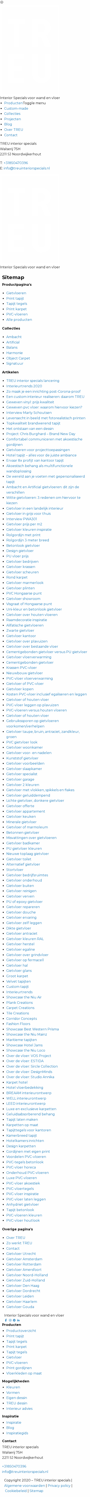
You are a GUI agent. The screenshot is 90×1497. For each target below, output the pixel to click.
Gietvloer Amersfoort (24, 1270)
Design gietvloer (20, 551)
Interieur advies (19, 1409)
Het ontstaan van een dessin (30, 429)
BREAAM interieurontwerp (28, 1093)
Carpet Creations (20, 1008)
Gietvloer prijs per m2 (24, 524)
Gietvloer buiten (20, 886)
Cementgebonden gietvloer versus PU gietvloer (46, 652)
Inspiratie (13, 1423)
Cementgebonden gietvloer (30, 663)
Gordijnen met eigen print (28, 1152)
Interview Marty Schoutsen (29, 413)
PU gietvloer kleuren (24, 849)
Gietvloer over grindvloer (27, 955)
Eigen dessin (16, 1398)
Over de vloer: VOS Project (28, 1056)
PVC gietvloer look (21, 742)
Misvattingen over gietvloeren (31, 838)
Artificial (13, 342)
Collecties (12, 114)
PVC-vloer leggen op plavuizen (32, 705)
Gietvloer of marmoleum (27, 827)
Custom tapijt (17, 987)
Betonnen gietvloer (22, 833)
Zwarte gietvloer (20, 631)
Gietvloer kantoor (21, 636)
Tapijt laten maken (22, 1120)
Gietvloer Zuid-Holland (25, 1280)
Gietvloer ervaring (21, 918)
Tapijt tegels (16, 304)
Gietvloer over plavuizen (27, 641)
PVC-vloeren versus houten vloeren (36, 710)
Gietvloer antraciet (21, 933)
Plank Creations (19, 1003)
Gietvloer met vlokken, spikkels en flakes (40, 790)
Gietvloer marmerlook (25, 583)
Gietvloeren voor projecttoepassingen (38, 450)
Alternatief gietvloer (23, 864)
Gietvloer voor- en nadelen (28, 753)
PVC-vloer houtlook (23, 1220)
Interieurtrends (19, 992)
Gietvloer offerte (20, 806)
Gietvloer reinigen (21, 891)
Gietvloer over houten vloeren (32, 615)
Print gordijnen (19, 1368)
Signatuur (14, 363)
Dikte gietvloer (18, 928)
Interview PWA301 (21, 519)
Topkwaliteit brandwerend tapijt (33, 423)
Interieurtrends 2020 (24, 386)
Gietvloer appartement (25, 811)
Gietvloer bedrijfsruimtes (27, 875)
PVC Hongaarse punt (24, 593)
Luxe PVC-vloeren (21, 1178)
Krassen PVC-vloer (21, 668)
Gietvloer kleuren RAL (25, 939)
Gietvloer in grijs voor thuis (28, 514)
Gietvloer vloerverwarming (28, 657)
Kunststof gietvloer (22, 758)
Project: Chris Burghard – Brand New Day (40, 434)
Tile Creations (17, 1013)
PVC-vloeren (17, 314)
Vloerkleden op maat (24, 1373)
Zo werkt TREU (19, 1243)
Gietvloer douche (21, 912)
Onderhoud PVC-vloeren (27, 1173)
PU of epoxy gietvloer (24, 902)
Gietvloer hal (17, 965)
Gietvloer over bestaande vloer (32, 647)
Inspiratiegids (17, 1433)
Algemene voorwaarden (24, 1486)
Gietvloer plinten (20, 588)
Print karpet (16, 309)
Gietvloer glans (19, 971)
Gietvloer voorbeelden (25, 763)
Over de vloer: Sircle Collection (32, 1066)
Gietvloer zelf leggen (24, 923)
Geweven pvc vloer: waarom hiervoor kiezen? (44, 407)
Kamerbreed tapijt (21, 1136)
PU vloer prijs (17, 556)
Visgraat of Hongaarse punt (29, 604)
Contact (11, 135)
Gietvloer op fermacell (25, 960)
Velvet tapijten (18, 981)
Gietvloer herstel (20, 944)
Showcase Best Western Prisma (32, 1029)
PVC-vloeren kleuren (24, 1215)
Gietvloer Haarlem (21, 1302)
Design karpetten (21, 1146)
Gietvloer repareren (23, 907)
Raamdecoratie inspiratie (26, 620)
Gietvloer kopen (19, 689)
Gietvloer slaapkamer (24, 769)
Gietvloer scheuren (22, 572)
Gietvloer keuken (21, 817)
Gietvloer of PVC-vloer (25, 684)
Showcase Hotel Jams (24, 1045)
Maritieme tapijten (21, 1040)
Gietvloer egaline (20, 949)
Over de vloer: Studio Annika (30, 1077)
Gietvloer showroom (23, 599)
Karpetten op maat (22, 1125)
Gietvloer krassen (20, 567)
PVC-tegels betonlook (25, 1162)
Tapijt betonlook (20, 1210)
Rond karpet (17, 577)
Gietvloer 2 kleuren (22, 785)
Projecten (12, 119)
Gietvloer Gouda (20, 1307)
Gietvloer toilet (18, 859)
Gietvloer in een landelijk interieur (34, 508)
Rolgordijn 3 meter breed (27, 540)
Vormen (13, 1393)
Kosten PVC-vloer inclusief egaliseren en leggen (46, 694)
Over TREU (13, 130)
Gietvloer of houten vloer (27, 700)
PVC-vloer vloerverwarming (29, 678)
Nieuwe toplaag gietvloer (27, 854)
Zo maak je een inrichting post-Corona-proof (43, 392)
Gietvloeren (16, 293)
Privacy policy (59, 1486)
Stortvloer (14, 870)
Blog (8, 124)
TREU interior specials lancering (32, 381)
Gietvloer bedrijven (22, 562)
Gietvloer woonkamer (24, 747)
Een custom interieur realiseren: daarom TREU (45, 397)
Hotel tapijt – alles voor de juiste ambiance (41, 455)
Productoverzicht (21, 1331)
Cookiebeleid (16, 1491)
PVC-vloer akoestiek (23, 1183)
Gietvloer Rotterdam (23, 1264)
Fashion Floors (18, 1024)
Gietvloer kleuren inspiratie (29, 530)
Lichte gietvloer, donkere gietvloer (35, 801)
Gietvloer (14, 1357)
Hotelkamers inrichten (25, 1141)
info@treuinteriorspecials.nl (27, 168)
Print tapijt (15, 298)
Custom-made (16, 108)
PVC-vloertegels (20, 1189)
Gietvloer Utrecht (21, 1254)
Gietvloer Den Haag (22, 1286)
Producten (13, 103)
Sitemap (36, 1491)
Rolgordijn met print (23, 535)
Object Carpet (18, 358)
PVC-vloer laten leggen (26, 1199)
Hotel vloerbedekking (24, 1088)
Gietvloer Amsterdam (24, 1259)
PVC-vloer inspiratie (22, 1194)
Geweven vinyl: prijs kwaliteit (30, 402)
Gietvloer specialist (21, 774)
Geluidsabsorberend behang (30, 1114)
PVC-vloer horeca (21, 1167)
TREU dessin (16, 1403)
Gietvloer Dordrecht (23, 1291)
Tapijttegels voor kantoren (28, 1130)
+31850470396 (16, 163)
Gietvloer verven (20, 896)
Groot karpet (17, 976)
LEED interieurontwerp (26, 1104)
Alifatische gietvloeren (25, 625)
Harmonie (14, 353)
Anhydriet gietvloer (22, 1204)
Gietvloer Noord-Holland (27, 1275)
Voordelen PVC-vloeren (26, 1157)
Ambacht (14, 337)
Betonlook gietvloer (23, 546)
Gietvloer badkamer (23, 843)
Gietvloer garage (20, 779)
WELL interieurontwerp (26, 1098)
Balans (11, 347)
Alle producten (19, 320)
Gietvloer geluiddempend (28, 795)
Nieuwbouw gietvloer (24, 673)
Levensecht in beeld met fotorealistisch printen (45, 418)
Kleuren (13, 1387)
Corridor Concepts (21, 1019)
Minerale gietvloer (21, 822)
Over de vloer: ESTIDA (25, 1061)
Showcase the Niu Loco (25, 1050)
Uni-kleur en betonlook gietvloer (34, 609)
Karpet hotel (17, 1082)
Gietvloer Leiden (20, 1296)
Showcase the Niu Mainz (26, 1034)
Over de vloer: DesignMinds (29, 1072)
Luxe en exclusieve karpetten (31, 1109)
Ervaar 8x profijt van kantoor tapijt (35, 460)
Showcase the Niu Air (24, 997)
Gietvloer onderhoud (24, 880)
